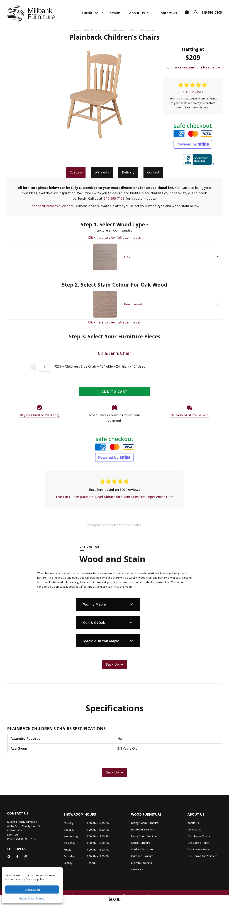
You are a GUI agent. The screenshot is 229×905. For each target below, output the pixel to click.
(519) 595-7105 (26, 839)
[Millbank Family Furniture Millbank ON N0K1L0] (27, 13)
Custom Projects (141, 862)
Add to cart (114, 391)
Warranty (102, 172)
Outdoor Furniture (142, 856)
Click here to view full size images (114, 237)
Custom (76, 172)
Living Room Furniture (144, 836)
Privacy (40, 898)
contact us (194, 829)
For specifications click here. (52, 206)
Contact (153, 172)
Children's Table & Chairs (115, 30)
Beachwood (133, 304)
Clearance (137, 869)
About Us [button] (137, 13)
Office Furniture (140, 842)
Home (76, 30)
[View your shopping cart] (187, 10)
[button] (197, 10)
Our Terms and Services (202, 856)
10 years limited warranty (39, 415)
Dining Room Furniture (145, 823)
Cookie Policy (26, 898)
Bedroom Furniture (143, 829)
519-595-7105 (211, 12)
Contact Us (168, 13)
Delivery (128, 172)
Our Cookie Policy (198, 842)
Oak (127, 257)
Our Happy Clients (198, 836)
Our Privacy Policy (198, 849)
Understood (32, 889)
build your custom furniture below (193, 67)
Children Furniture (91, 30)
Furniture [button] (90, 13)
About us (193, 823)
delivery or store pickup (189, 415)
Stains (115, 13)
